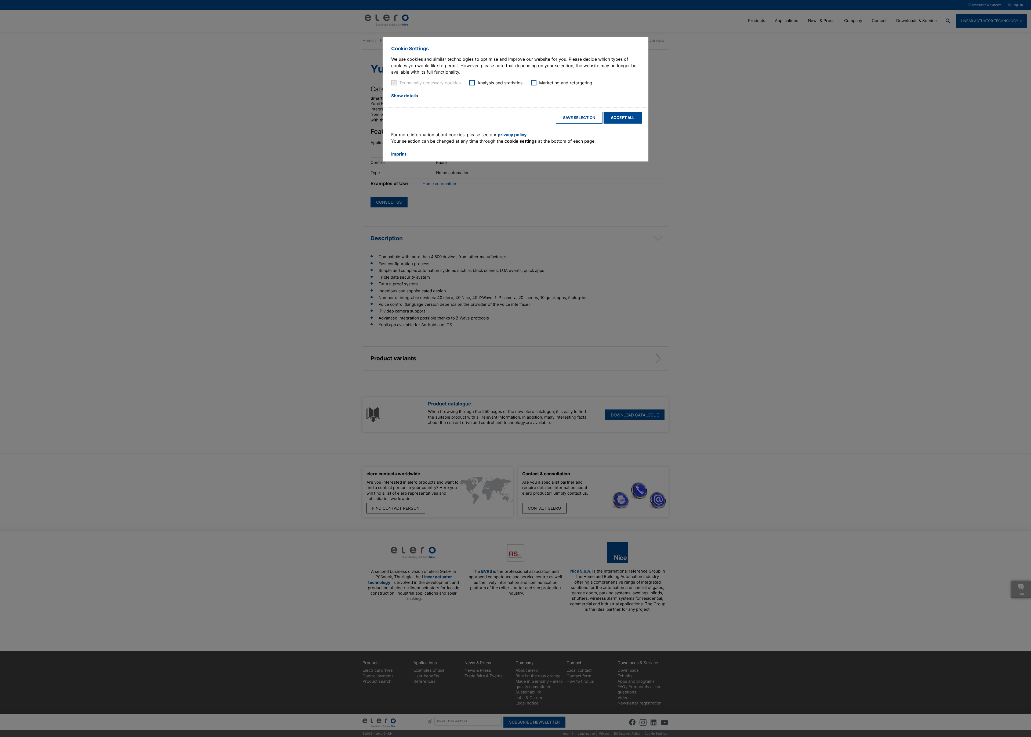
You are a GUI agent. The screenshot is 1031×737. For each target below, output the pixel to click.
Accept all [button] (622, 117)
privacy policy (512, 134)
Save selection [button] (579, 117)
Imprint (398, 154)
